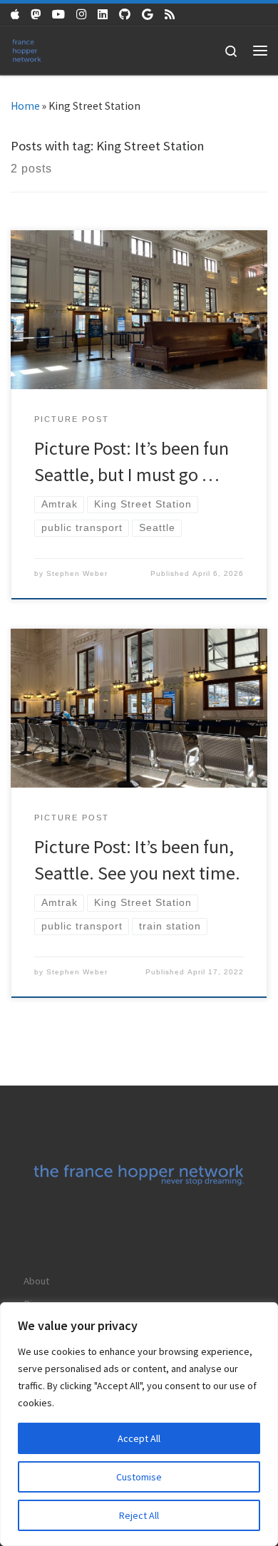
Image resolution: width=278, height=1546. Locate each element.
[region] (139, 1424)
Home (25, 106)
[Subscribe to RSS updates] (170, 15)
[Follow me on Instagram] (81, 15)
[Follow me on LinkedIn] (103, 15)
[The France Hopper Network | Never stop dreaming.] (27, 49)
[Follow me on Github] (124, 15)
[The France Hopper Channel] (58, 15)
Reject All (139, 1515)
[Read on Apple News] (15, 15)
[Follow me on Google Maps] (147, 15)
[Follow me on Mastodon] (36, 15)
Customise (139, 1476)
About (36, 1280)
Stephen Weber (77, 573)
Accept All (139, 1438)
